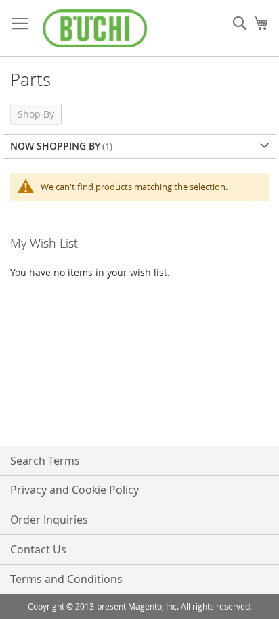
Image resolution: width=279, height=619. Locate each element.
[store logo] (94, 28)
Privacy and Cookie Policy (74, 489)
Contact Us (38, 549)
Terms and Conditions (66, 579)
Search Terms (45, 460)
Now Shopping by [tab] (55, 145)
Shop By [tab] (36, 114)
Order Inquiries (49, 519)
